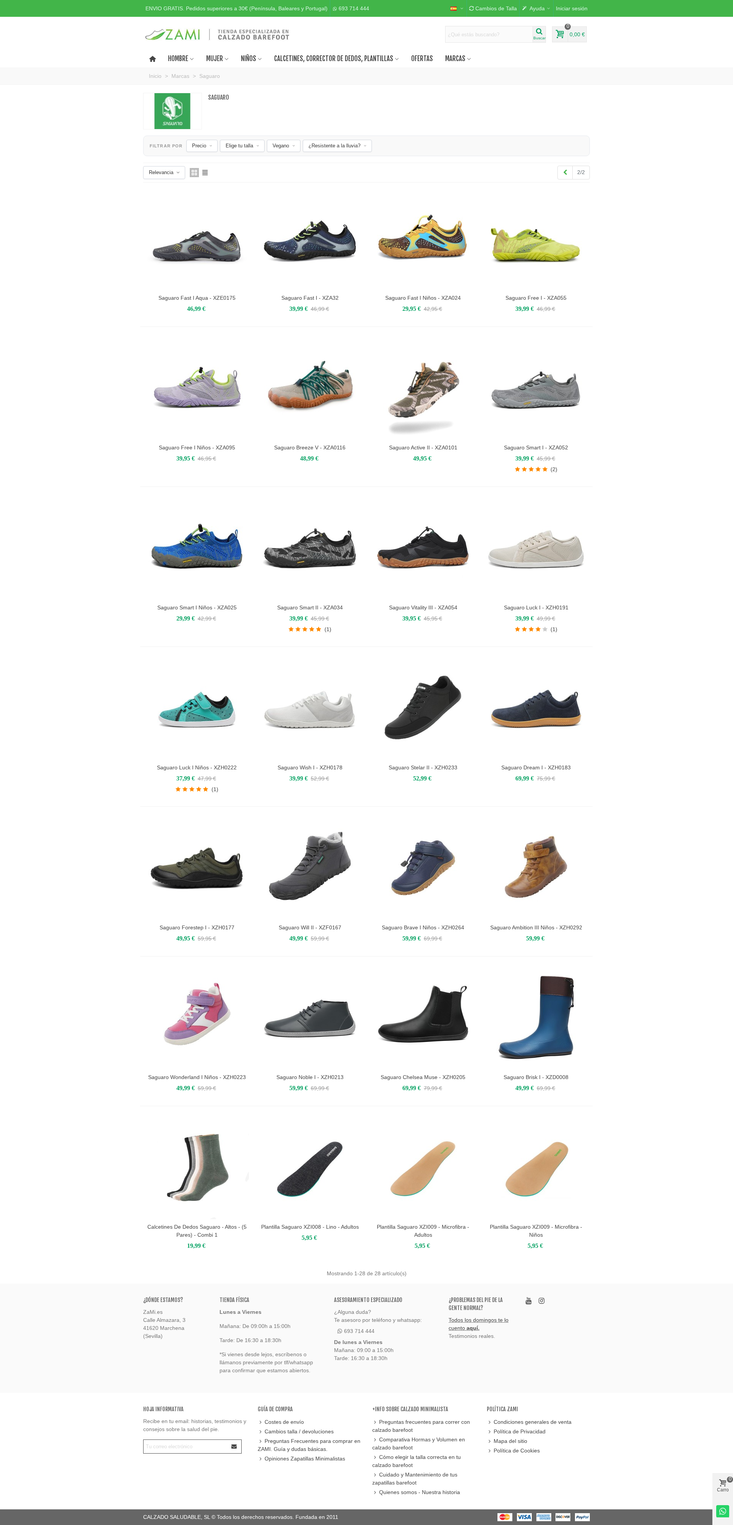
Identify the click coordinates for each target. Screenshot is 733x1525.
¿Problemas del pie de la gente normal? (476, 1304)
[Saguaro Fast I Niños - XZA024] (423, 238)
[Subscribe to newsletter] (234, 1446)
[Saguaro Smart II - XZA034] (310, 548)
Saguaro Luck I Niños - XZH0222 (197, 767)
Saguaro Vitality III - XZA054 (423, 607)
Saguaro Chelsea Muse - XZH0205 (423, 1077)
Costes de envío (284, 1422)
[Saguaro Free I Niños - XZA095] (197, 388)
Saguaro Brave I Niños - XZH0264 (423, 927)
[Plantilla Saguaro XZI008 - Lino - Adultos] (310, 1167)
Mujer (214, 59)
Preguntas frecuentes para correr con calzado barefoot (421, 1426)
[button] (236, 8)
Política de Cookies (517, 1450)
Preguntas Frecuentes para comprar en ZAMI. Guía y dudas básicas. (309, 1445)
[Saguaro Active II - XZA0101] (423, 388)
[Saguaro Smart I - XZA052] (536, 388)
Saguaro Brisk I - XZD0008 (536, 1077)
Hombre (178, 59)
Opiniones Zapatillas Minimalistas (305, 1459)
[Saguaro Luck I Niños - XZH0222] (197, 708)
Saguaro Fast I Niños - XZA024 (423, 298)
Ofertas (422, 59)
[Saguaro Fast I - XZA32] (310, 238)
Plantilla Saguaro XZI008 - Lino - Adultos (310, 1227)
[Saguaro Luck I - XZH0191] (536, 548)
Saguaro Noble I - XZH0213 (310, 1077)
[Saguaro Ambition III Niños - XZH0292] (536, 868)
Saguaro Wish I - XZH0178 (310, 767)
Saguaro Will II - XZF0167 (310, 927)
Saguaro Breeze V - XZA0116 (310, 447)
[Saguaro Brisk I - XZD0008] (536, 1017)
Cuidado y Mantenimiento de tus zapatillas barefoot (414, 1479)
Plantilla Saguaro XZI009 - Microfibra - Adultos (423, 1231)
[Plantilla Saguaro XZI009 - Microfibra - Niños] (536, 1167)
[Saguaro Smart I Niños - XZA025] (197, 548)
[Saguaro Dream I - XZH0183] (536, 708)
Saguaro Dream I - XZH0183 (536, 767)
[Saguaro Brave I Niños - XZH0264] (423, 868)
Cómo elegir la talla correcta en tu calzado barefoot (416, 1461)
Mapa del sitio (510, 1441)
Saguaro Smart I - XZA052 (536, 447)
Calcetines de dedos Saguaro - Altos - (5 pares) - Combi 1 (197, 1231)
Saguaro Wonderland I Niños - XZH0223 (197, 1077)
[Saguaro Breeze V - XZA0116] (310, 388)
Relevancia (161, 172)
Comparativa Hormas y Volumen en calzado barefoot (418, 1443)
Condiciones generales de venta (533, 1422)
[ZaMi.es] (217, 34)
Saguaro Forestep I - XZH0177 (197, 927)
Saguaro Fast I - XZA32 (310, 298)
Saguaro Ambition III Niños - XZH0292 (536, 927)
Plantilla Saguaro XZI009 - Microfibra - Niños (536, 1231)
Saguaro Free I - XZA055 (536, 298)
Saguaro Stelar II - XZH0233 (423, 767)
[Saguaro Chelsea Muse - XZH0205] (423, 1017)
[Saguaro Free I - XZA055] (536, 238)
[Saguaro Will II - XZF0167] (310, 868)
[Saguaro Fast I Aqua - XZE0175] (197, 238)
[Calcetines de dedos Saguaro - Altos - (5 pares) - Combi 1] (197, 1167)
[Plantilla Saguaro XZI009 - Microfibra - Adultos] (423, 1167)
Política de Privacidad (520, 1431)
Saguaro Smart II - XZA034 (310, 607)
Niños (248, 59)
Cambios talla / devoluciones (299, 1431)
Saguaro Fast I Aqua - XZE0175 (197, 298)
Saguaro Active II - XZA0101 (423, 447)
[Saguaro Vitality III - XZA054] (423, 548)
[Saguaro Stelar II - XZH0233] (423, 708)
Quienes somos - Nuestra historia (419, 1492)
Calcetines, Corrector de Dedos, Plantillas (333, 59)
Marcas (455, 59)
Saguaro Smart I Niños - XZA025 (197, 607)
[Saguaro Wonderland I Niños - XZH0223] (197, 1017)
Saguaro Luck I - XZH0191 (536, 607)
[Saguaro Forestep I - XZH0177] (197, 868)
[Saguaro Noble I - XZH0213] (310, 1017)
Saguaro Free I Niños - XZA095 (197, 447)
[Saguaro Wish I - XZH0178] (310, 708)
